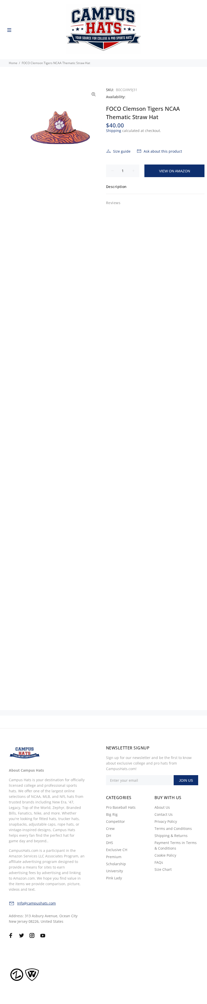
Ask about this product (163, 151)
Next (93, 127)
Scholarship (116, 863)
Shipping (113, 130)
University (114, 871)
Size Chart (163, 869)
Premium (113, 856)
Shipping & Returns (171, 835)
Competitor (115, 821)
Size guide (122, 151)
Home (13, 63)
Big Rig (112, 814)
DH (108, 835)
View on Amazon (174, 171)
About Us (162, 807)
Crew (110, 828)
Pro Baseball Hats (121, 807)
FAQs (158, 862)
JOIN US (186, 780)
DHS (109, 842)
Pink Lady (114, 878)
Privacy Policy (165, 821)
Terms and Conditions (173, 828)
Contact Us (163, 814)
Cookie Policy (165, 855)
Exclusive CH (116, 849)
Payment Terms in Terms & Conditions (175, 845)
